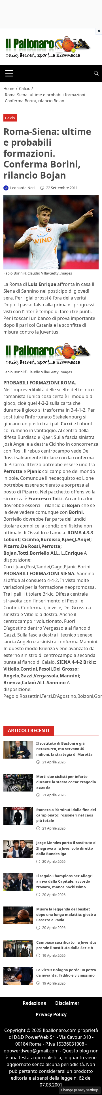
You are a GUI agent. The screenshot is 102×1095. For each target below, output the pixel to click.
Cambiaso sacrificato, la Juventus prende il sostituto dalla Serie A (66, 945)
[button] (96, 73)
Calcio (10, 117)
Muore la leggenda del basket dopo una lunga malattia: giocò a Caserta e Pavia (66, 914)
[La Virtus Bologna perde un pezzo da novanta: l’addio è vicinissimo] (18, 976)
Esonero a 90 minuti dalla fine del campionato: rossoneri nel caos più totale (66, 815)
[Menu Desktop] (9, 73)
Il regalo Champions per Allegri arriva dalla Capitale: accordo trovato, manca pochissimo (64, 881)
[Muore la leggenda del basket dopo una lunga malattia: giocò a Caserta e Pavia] (18, 915)
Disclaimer (67, 1003)
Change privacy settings (80, 1090)
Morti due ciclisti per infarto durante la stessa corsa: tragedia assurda (66, 782)
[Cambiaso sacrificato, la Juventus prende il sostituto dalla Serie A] (18, 948)
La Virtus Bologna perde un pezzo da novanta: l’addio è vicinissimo (66, 972)
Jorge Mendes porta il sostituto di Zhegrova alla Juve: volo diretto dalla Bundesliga (66, 848)
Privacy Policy (51, 1014)
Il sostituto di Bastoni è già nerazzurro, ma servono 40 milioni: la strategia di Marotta (64, 749)
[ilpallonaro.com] (47, 46)
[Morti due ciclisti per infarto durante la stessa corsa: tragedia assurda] (18, 783)
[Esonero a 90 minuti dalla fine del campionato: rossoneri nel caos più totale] (18, 816)
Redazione (34, 1003)
